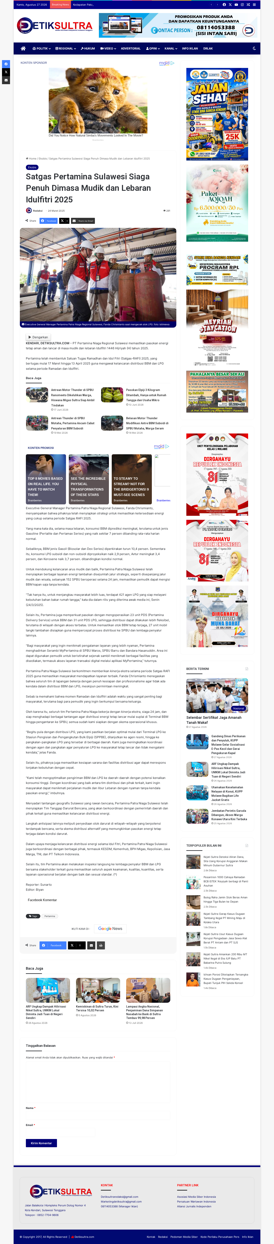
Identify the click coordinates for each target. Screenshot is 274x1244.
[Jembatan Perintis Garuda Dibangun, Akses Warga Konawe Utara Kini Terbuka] (197, 816)
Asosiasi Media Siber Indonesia (196, 1196)
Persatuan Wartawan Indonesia (196, 1201)
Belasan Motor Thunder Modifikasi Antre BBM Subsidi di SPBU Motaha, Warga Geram (147, 423)
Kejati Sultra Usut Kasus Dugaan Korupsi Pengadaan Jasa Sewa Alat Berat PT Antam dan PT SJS (225, 938)
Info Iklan (190, 48)
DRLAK (208, 48)
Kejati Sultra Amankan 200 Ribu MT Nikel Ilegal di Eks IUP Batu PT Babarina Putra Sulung (225, 958)
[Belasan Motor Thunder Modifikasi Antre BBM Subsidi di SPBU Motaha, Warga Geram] (112, 423)
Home (32, 158)
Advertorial (131, 48)
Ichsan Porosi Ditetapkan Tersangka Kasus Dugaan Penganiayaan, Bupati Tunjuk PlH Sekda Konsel (226, 978)
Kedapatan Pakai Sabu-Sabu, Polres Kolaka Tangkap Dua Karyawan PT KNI (118, 4)
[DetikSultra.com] (55, 25)
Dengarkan (40, 337)
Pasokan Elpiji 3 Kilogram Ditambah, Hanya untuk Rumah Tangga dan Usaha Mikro (146, 395)
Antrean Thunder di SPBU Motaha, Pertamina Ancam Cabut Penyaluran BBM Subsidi (72, 423)
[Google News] (110, 928)
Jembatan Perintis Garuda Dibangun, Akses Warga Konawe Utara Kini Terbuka (229, 815)
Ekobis (43, 158)
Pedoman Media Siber (184, 1236)
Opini (153, 48)
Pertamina (50, 916)
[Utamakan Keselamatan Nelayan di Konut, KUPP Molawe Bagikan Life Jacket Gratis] (197, 792)
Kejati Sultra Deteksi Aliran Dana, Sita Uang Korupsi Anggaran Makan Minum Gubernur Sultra (226, 861)
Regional (65, 48)
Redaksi (38, 210)
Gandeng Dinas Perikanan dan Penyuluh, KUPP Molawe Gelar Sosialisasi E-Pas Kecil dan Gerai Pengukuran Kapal (228, 745)
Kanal (169, 48)
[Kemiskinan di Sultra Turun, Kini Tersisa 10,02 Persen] (98, 990)
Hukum (89, 48)
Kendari (35, 1210)
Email (30, 1125)
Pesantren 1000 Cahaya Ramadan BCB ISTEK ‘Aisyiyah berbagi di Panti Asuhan (226, 881)
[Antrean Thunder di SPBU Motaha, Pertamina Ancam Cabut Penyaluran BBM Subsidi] (37, 423)
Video (108, 48)
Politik (42, 48)
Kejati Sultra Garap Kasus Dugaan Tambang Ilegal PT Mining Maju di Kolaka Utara (224, 918)
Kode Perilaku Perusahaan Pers (220, 1236)
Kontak (151, 1236)
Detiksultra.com (84, 1236)
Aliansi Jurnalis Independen (194, 1206)
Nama (31, 1108)
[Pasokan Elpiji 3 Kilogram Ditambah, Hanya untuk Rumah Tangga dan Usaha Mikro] (112, 394)
